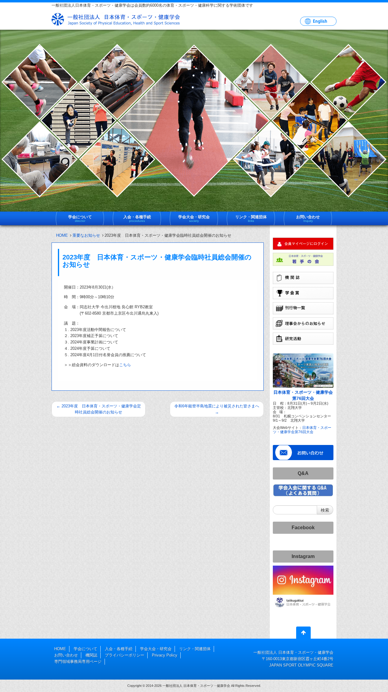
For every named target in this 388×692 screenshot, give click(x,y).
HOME (62, 235)
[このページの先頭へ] (303, 634)
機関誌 (91, 655)
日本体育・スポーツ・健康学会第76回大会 (302, 430)
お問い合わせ (66, 655)
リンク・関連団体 (195, 649)
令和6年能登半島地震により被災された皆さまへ (216, 409)
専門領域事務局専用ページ (78, 661)
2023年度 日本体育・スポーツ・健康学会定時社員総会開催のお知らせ (98, 409)
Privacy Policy (164, 655)
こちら (125, 365)
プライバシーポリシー (124, 655)
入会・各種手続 (118, 649)
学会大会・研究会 (156, 649)
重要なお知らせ (86, 235)
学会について (85, 649)
